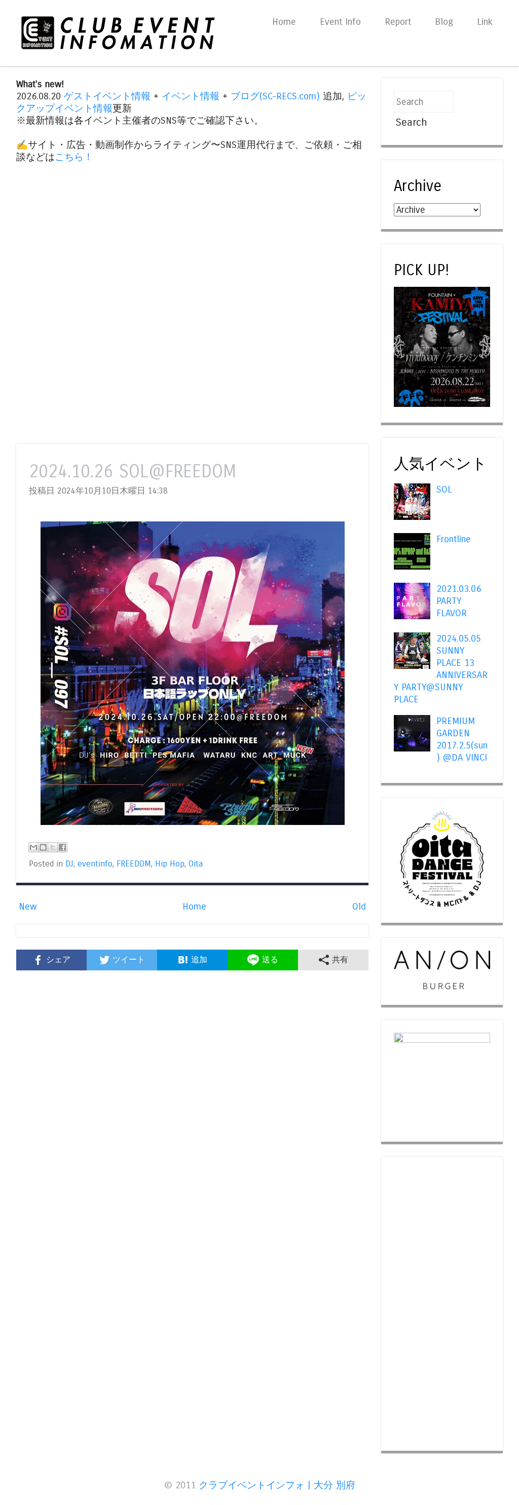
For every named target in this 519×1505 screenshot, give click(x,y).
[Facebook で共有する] (62, 847)
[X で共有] (53, 847)
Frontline (453, 539)
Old (359, 906)
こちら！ (74, 157)
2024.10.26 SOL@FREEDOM (132, 471)
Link (485, 21)
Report (398, 21)
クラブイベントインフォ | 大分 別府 (277, 1485)
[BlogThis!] (43, 847)
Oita (196, 864)
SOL (444, 489)
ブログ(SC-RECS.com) (275, 96)
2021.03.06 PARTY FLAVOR (458, 601)
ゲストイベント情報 (107, 96)
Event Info (340, 21)
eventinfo (95, 864)
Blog (444, 21)
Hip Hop (169, 864)
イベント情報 (190, 96)
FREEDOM (134, 864)
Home (284, 21)
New (27, 906)
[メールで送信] (33, 847)
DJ (69, 864)
